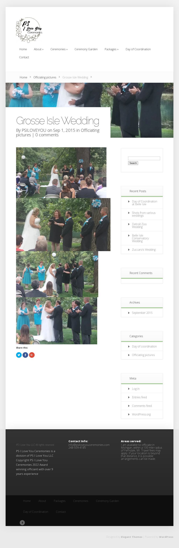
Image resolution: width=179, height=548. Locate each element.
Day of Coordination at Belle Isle (144, 202)
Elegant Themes (131, 537)
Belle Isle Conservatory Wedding (140, 238)
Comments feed (142, 406)
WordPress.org (141, 414)
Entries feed (139, 397)
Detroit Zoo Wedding (139, 225)
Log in (135, 389)
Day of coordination (144, 346)
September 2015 (142, 313)
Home (23, 77)
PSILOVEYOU (34, 130)
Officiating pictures (44, 77)
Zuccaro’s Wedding (144, 249)
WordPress (166, 537)
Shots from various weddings (144, 214)
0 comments (47, 135)
